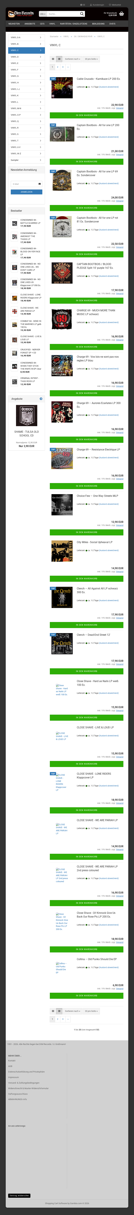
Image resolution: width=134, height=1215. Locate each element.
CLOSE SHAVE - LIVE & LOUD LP (95, 727)
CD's (42, 24)
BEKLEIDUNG (98, 24)
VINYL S (14, 134)
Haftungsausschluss (18, 1094)
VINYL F (14, 69)
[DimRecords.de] (21, 13)
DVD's (112, 24)
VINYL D (15, 57)
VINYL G (15, 76)
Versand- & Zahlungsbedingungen (23, 1083)
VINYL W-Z (16, 153)
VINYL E (14, 63)
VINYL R (14, 128)
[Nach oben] (125, 1210)
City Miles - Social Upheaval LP (94, 542)
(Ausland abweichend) (109, 87)
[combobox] (72, 59)
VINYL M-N (16, 108)
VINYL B (14, 44)
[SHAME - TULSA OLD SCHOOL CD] (26, 415)
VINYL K (14, 95)
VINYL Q (15, 121)
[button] (83, 4)
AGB (10, 1066)
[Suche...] (82, 14)
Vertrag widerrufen (19, 1195)
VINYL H (15, 82)
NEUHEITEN (14, 24)
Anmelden (27, 192)
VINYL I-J (15, 89)
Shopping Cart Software (56, 1203)
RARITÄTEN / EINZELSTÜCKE (73, 24)
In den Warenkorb (86, 115)
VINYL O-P (16, 115)
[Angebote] (41, 399)
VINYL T (14, 140)
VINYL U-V (15, 147)
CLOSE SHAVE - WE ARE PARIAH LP (97, 820)
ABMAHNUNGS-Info (17, 1099)
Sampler (14, 160)
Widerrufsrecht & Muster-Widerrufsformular (28, 1088)
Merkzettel (116, 5)
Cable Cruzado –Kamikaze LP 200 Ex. (98, 78)
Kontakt (11, 1060)
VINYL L (14, 102)
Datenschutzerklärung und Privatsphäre (26, 1072)
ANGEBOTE (30, 24)
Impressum (13, 1077)
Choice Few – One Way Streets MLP (97, 495)
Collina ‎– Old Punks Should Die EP (97, 959)
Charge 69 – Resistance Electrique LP (98, 449)
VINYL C (14, 50)
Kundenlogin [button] (98, 5)
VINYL (52, 24)
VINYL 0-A (15, 37)
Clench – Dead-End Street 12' (93, 634)
